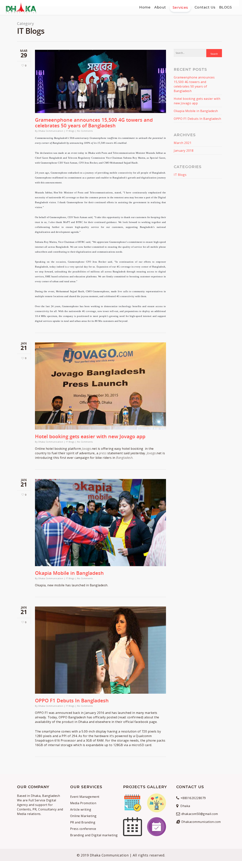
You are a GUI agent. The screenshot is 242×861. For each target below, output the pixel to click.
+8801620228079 (193, 798)
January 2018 (183, 150)
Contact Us (205, 7)
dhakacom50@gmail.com (199, 814)
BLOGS (225, 7)
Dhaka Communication (50, 130)
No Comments (85, 130)
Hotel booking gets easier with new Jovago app (90, 436)
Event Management (84, 797)
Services (180, 7)
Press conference (83, 829)
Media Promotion (83, 803)
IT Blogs (70, 130)
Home (144, 7)
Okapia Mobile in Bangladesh (69, 573)
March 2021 (182, 143)
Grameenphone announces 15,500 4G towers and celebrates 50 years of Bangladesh (94, 122)
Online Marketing (83, 816)
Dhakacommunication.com (201, 822)
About (160, 7)
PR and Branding (82, 822)
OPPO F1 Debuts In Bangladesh (72, 700)
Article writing (80, 809)
